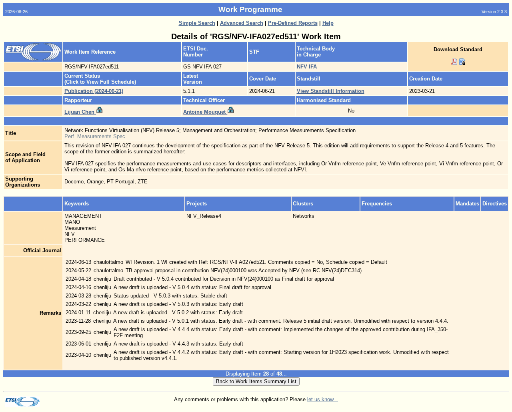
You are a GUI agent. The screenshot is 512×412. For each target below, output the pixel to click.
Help (328, 23)
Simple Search (197, 23)
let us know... (322, 399)
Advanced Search (241, 23)
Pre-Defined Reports (293, 23)
